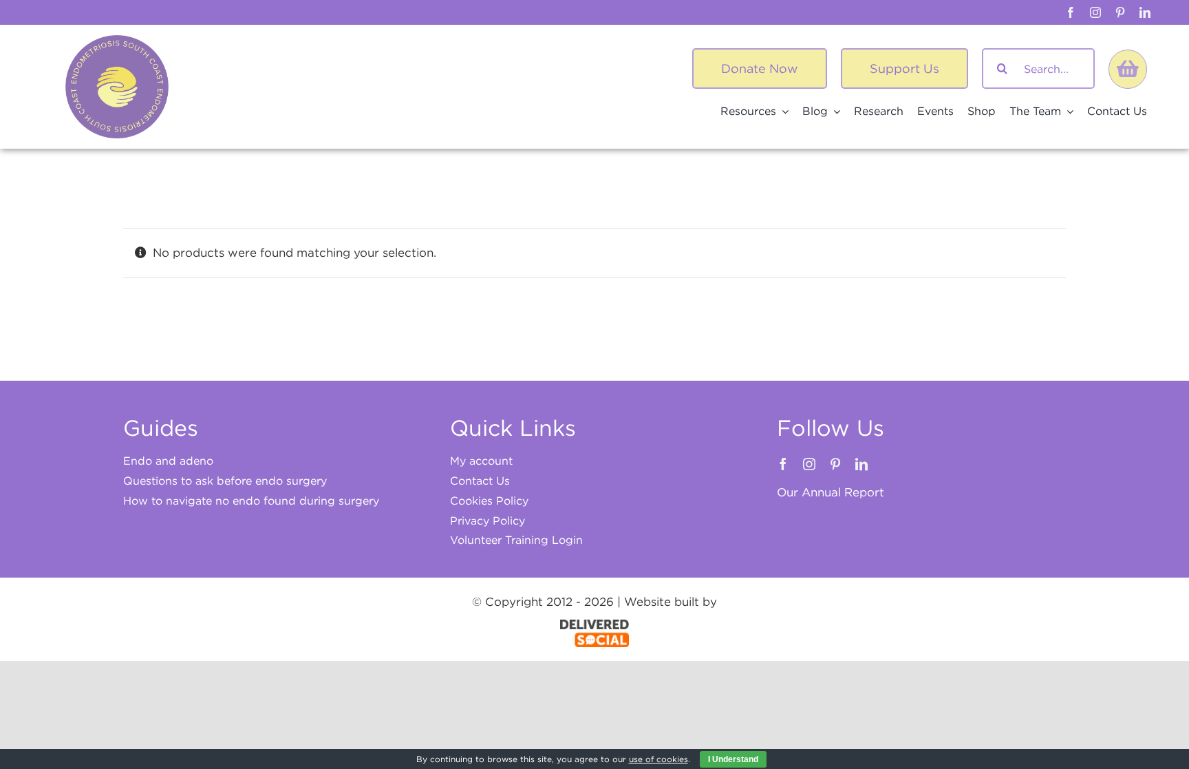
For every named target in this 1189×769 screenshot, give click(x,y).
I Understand (733, 759)
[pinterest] (1120, 12)
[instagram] (1095, 12)
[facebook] (1070, 12)
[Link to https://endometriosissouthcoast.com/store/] (1127, 69)
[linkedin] (1144, 12)
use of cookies (658, 759)
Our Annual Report (830, 492)
